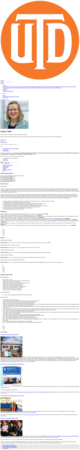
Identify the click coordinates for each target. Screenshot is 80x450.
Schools (4, 85)
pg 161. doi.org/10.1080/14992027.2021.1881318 (59, 219)
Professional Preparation (8, 165)
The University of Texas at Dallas (9, 446)
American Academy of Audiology (32, 414)
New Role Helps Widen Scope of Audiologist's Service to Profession (12, 395)
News (4, 170)
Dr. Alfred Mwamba (42, 392)
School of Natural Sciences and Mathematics (52, 87)
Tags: (1, 161)
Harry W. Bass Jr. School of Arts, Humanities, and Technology (15, 86)
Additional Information (7, 169)
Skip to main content (4, 99)
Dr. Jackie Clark (8, 389)
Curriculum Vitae (3, 142)
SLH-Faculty (5, 149)
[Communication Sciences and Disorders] (10, 158)
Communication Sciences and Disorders (11, 148)
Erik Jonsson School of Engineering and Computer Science (56, 86)
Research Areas (6, 166)
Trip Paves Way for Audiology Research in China (9, 418)
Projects (4, 168)
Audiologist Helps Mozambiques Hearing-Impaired (9, 334)
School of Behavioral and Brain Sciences (36, 86)
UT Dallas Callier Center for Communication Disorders (67, 436)
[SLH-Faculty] (10, 159)
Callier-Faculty (6, 150)
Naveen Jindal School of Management (36, 87)
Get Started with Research (8, 91)
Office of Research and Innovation (10, 447)
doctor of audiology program (48, 436)
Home (4, 95)
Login (4, 93)
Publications (5, 167)
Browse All (5, 88)
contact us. (13, 445)
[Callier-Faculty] (10, 160)
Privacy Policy (6, 448)
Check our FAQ (6, 445)
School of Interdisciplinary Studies (21, 87)
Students (4, 90)
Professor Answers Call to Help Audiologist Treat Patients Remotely (12, 364)
